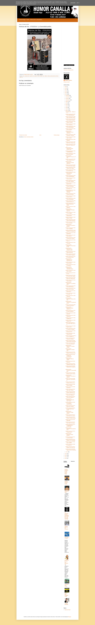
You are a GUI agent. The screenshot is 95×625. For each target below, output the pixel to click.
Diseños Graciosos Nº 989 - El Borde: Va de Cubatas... (71, 373)
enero (67, 451)
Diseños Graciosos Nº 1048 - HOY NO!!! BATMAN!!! (71, 176)
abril (66, 107)
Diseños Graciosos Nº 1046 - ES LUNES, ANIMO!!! (71, 181)
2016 (66, 91)
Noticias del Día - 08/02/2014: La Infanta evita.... (70, 349)
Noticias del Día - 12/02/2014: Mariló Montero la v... (69, 308)
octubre (67, 98)
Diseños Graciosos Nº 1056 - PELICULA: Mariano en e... (71, 145)
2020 (66, 86)
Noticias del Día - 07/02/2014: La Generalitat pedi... (71, 370)
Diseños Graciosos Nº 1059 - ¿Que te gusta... (71, 137)
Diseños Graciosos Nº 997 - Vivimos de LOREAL (70, 339)
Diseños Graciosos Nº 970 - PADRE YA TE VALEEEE (70, 440)
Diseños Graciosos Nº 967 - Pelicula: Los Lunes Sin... (70, 447)
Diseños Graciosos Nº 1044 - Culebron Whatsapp (71, 186)
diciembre (67, 95)
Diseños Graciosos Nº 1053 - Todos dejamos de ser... (71, 160)
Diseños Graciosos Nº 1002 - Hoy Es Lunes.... (71, 326)
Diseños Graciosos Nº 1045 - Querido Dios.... (71, 183)
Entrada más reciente (23, 135)
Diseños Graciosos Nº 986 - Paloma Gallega (70, 385)
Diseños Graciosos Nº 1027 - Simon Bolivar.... (71, 236)
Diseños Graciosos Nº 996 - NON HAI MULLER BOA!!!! (71, 341)
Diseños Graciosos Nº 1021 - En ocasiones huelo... (71, 257)
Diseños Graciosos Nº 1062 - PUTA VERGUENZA (71, 127)
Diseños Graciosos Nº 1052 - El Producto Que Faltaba (71, 165)
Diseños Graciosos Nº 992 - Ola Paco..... (70, 362)
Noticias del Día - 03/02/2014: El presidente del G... (71, 428)
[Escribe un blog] (38, 74)
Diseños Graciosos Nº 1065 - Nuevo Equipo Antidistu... (71, 119)
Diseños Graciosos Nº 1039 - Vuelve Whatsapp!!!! (71, 199)
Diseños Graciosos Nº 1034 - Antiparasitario (71, 215)
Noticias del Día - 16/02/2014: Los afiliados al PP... (70, 283)
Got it (78, 2)
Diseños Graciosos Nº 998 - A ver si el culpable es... (71, 336)
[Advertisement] (39, 124)
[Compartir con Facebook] (40, 74)
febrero (67, 110)
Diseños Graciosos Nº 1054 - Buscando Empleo (71, 154)
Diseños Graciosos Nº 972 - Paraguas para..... (70, 432)
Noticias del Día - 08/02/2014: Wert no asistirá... (70, 358)
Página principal (67, 609)
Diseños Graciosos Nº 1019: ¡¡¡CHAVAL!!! (70, 265)
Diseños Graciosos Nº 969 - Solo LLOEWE (70, 442)
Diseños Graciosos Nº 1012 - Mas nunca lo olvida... (71, 289)
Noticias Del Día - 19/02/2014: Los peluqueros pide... (69, 249)
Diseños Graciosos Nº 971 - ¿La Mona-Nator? (70, 437)
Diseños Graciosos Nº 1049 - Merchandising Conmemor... (71, 173)
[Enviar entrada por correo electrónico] (35, 74)
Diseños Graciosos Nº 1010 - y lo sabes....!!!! (71, 294)
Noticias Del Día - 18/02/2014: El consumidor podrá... (70, 268)
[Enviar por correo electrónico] (37, 74)
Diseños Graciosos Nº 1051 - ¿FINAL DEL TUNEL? (71, 168)
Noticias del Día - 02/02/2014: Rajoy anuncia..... (69, 434)
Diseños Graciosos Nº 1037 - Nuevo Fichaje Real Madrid (71, 204)
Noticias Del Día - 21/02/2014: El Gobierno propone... (70, 225)
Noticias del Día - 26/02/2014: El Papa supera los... (70, 162)
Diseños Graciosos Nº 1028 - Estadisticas (71, 233)
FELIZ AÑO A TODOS (67, 538)
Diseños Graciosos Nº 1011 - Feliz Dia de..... (71, 291)
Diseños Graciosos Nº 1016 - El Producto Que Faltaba (71, 276)
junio (67, 104)
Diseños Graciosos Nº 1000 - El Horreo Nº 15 (71, 331)
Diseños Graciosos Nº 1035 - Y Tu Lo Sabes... (71, 213)
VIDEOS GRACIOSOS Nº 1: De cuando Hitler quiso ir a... (70, 323)
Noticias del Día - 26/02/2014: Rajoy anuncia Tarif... (69, 148)
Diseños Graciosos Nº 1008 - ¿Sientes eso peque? (71, 305)
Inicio (40, 135)
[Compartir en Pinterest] (42, 74)
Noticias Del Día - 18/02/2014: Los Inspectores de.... (69, 259)
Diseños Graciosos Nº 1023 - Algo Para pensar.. (71, 252)
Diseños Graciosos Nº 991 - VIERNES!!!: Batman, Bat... (71, 364)
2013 (66, 453)
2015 (66, 92)
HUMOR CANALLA (68, 80)
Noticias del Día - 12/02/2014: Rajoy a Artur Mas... (70, 299)
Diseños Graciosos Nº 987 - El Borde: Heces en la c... (70, 382)
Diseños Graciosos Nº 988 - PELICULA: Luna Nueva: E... (70, 379)
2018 (66, 88)
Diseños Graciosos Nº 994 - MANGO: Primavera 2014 (70, 352)
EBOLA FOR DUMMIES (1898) (66, 595)
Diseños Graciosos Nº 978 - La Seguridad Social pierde (70, 409)
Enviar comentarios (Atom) (28, 136)
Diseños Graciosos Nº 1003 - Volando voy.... (71, 321)
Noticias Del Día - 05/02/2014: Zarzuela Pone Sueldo (70, 400)
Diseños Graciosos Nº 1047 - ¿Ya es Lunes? (71, 178)
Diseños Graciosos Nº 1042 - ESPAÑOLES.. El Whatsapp (71, 191)
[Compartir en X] (39, 74)
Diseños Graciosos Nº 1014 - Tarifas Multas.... (71, 280)
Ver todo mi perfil (67, 82)
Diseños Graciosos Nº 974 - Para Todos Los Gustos (70, 422)
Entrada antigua (56, 135)
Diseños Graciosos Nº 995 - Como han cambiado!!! (70, 343)
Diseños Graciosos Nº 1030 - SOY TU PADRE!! (71, 228)
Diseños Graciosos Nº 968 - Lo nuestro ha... (70, 445)
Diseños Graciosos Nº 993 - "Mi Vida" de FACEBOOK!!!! (70, 355)
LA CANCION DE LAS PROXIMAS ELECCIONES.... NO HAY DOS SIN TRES (67, 515)
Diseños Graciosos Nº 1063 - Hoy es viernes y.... (71, 124)
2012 (66, 455)
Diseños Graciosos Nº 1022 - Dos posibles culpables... (71, 254)
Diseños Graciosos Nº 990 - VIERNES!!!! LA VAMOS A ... (70, 367)
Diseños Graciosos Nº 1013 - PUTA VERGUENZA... (71, 286)
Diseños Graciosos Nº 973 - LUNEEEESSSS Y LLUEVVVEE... (70, 425)
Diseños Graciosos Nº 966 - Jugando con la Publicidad (71, 449)
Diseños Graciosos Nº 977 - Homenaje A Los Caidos (70, 415)
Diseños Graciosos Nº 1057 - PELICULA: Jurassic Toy (71, 142)
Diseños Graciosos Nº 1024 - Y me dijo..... (71, 243)
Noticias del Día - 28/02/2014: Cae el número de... (69, 132)
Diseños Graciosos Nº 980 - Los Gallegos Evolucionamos (70, 403)
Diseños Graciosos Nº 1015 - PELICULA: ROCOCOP (71, 278)
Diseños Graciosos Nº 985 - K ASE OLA (70, 387)
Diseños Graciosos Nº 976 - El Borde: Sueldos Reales (71, 418)
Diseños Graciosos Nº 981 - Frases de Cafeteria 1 (70, 397)
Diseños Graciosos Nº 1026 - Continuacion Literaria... (71, 238)
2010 (66, 458)
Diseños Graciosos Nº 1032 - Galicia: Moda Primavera (71, 220)
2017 (66, 89)
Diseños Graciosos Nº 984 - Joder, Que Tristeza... (70, 390)
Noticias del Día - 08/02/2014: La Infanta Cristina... (70, 346)
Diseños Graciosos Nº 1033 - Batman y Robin (71, 218)
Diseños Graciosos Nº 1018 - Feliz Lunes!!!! (71, 271)
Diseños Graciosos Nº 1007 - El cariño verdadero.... (71, 311)
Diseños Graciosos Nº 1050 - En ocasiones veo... (71, 170)
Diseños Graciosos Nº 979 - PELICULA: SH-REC (70, 406)
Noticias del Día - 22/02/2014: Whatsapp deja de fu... (70, 210)
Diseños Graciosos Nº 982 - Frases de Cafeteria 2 (70, 394)
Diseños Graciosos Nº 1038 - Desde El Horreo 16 (71, 201)
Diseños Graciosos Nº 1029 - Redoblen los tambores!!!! (71, 231)
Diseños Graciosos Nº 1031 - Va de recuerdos (71, 222)
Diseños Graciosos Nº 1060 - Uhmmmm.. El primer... (71, 135)
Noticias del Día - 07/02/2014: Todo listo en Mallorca (70, 376)
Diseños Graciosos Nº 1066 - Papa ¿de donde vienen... (71, 117)
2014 (66, 94)
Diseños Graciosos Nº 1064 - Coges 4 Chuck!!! (71, 122)
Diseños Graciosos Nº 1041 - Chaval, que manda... (71, 194)
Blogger (69, 616)
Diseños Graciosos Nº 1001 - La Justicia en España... (71, 329)
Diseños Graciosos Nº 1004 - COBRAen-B (71, 318)
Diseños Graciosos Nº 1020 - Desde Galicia (71, 263)
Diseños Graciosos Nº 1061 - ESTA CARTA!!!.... (71, 129)
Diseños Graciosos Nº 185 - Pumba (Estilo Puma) (66, 471)
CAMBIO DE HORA (66, 604)
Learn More (72, 2)
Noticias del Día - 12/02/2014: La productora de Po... (71, 302)
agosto (67, 101)
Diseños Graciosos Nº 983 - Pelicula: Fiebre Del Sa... (70, 392)
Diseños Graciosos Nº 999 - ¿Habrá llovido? (70, 334)
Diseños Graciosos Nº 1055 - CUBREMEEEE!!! (71, 151)
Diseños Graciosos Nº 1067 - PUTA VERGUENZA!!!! (71, 115)
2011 (66, 456)
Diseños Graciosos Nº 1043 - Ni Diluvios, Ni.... (71, 188)
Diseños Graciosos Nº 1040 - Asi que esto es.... (71, 196)
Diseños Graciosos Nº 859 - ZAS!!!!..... (66, 482)
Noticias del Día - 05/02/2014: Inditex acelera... (69, 412)
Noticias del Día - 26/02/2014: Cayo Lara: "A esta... (71, 156)
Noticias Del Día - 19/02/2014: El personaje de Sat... (70, 245)
